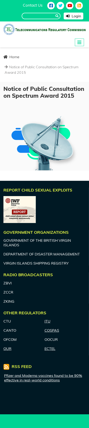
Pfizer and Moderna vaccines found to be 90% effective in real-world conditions (43, 377)
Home (13, 57)
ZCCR (8, 292)
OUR (7, 348)
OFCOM (10, 339)
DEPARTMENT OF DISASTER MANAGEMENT (41, 254)
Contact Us (32, 5)
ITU (47, 321)
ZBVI (7, 283)
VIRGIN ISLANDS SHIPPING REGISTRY (36, 263)
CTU (7, 321)
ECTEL (49, 348)
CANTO (9, 330)
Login (76, 16)
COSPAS (51, 330)
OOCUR (51, 339)
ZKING (8, 301)
